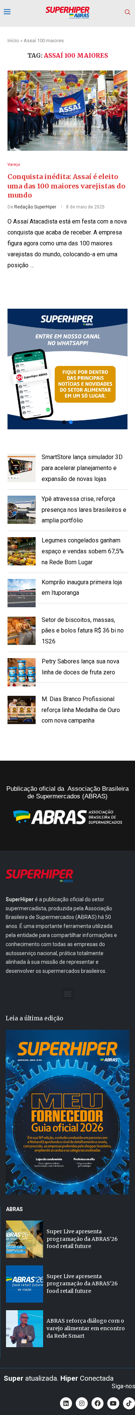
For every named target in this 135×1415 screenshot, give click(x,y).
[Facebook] (98, 1403)
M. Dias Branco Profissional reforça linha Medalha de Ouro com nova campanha (81, 709)
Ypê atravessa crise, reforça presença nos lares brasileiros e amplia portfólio (84, 509)
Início (13, 40)
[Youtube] (113, 1403)
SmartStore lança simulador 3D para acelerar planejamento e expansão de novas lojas (82, 467)
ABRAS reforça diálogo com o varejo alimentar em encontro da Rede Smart (85, 1328)
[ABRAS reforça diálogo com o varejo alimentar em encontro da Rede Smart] (24, 1329)
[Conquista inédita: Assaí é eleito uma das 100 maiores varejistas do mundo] (68, 110)
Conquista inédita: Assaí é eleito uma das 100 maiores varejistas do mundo (66, 185)
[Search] (127, 12)
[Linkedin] (66, 1403)
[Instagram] (82, 1403)
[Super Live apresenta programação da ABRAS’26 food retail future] (24, 1239)
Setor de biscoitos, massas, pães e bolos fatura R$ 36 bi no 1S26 (83, 630)
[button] (68, 369)
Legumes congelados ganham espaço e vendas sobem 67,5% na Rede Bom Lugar (83, 551)
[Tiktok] (129, 1403)
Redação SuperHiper (35, 207)
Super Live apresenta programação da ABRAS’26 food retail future (82, 1239)
